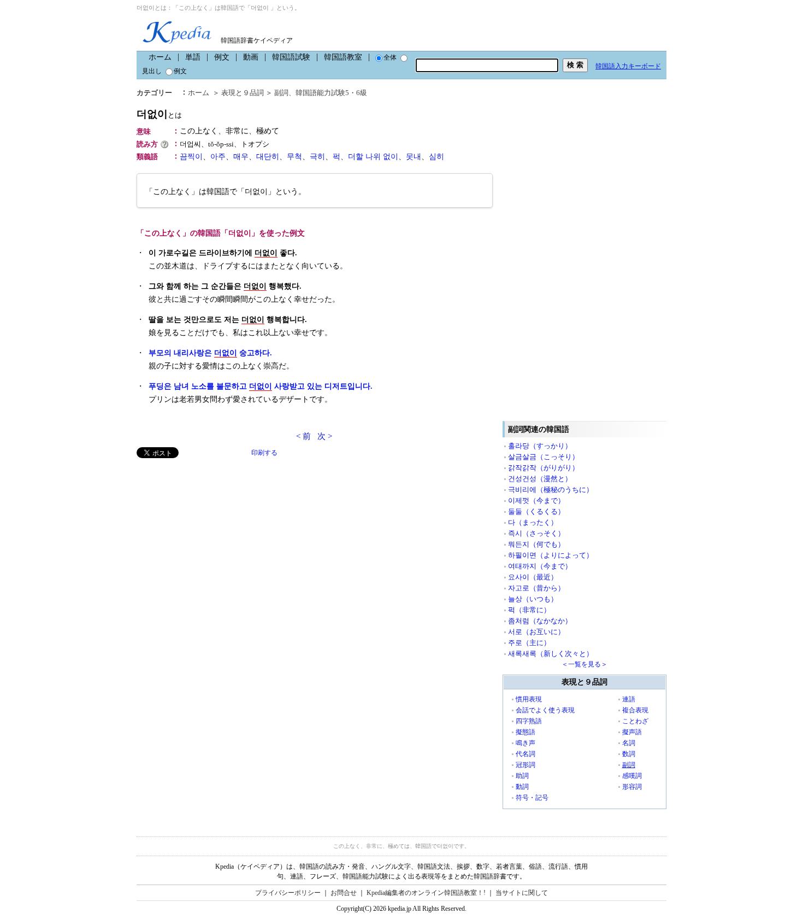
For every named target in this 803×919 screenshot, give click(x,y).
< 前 (303, 436)
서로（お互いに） (536, 632)
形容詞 (632, 787)
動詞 (522, 787)
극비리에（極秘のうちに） (550, 489)
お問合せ (343, 893)
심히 (436, 157)
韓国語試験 (291, 57)
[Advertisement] (218, 534)
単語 (192, 57)
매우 (241, 157)
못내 (413, 157)
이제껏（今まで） (536, 500)
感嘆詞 (632, 776)
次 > (324, 436)
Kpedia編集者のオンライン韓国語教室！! (426, 893)
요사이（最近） (533, 577)
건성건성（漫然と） (540, 479)
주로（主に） (529, 643)
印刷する (264, 452)
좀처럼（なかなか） (540, 621)
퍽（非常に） (529, 610)
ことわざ (635, 721)
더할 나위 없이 (373, 157)
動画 (250, 57)
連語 (628, 699)
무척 (294, 157)
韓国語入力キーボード (628, 66)
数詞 (628, 754)
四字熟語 (529, 721)
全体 (390, 57)
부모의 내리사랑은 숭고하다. (210, 353)
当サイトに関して (521, 893)
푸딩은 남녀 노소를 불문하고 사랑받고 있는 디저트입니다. (261, 386)
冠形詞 (525, 765)
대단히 (267, 157)
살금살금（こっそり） (543, 457)
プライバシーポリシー (288, 893)
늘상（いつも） (533, 599)
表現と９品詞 (242, 93)
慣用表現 (529, 699)
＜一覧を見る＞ (584, 664)
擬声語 (632, 732)
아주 (218, 157)
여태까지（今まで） (540, 566)
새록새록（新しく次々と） (550, 653)
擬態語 (525, 732)
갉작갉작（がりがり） (543, 468)
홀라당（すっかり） (540, 446)
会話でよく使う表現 (545, 710)
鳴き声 (525, 743)
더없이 (159, 114)
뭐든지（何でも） (536, 544)
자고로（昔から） (536, 588)
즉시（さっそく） (536, 533)
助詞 (522, 776)
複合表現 (635, 710)
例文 (221, 57)
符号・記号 (532, 797)
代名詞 (525, 754)
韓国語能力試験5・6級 (331, 93)
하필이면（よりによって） (550, 555)
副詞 (281, 93)
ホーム (160, 57)
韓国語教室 (343, 57)
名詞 (628, 743)
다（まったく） (533, 522)
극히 (317, 157)
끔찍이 (191, 157)
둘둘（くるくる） (536, 511)
